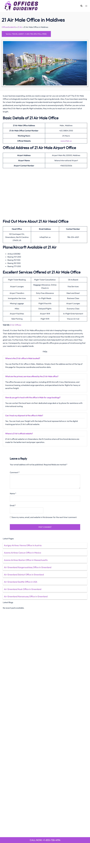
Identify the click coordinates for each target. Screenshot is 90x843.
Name (13, 493)
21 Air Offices (15, 325)
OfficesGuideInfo (9, 27)
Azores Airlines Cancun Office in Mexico (22, 552)
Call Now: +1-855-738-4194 (45, 840)
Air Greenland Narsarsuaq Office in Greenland (25, 596)
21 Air (20, 27)
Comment (15, 472)
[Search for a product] (81, 6)
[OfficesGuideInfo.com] (21, 5)
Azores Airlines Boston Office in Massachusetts (26, 560)
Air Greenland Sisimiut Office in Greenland (24, 574)
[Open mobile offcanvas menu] (86, 5)
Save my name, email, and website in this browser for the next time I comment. (44, 517)
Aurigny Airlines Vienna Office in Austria (22, 545)
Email (13, 505)
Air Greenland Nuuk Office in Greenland (22, 589)
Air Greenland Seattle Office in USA (20, 581)
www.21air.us (66, 141)
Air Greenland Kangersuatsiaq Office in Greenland (27, 567)
